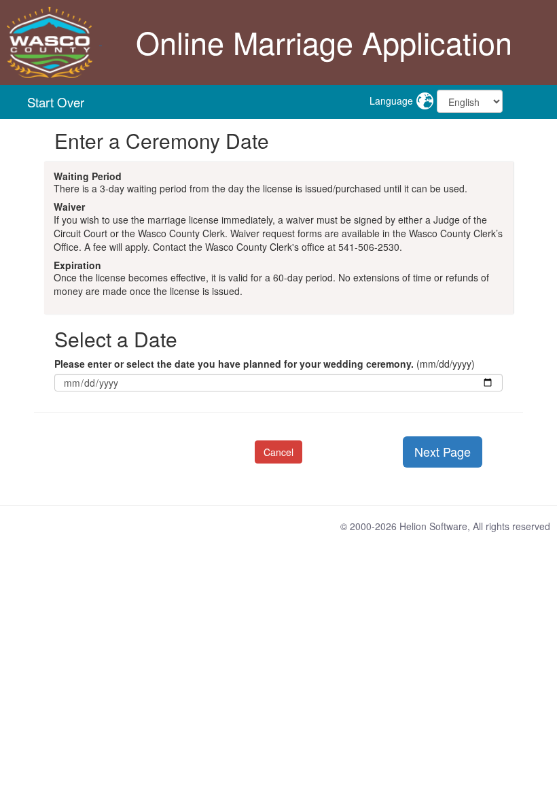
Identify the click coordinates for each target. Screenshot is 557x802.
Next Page (442, 451)
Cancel (278, 452)
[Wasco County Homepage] (51, 41)
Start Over (55, 102)
